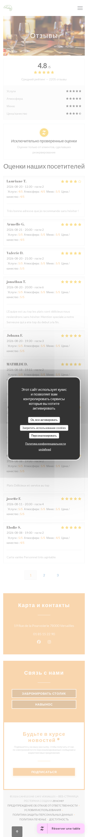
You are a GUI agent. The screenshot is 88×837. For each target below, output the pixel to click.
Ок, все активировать (44, 419)
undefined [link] (45, 449)
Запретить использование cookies (44, 427)
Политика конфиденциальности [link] (45, 443)
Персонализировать (44, 435)
